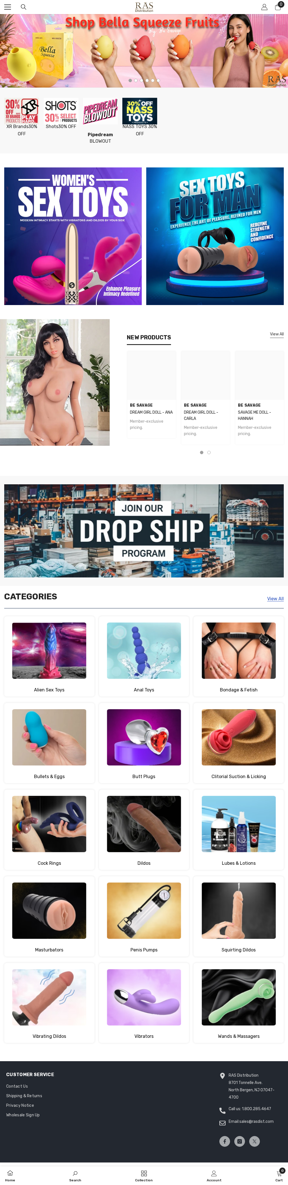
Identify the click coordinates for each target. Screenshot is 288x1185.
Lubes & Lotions (239, 863)
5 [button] (152, 80)
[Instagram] (239, 1141)
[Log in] (264, 7)
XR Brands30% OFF (21, 130)
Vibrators (144, 1036)
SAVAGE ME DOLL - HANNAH (254, 415)
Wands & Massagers (239, 1036)
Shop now (55, 394)
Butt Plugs (143, 776)
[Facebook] (224, 1141)
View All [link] (275, 598)
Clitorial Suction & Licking (239, 776)
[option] (144, 51)
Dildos (144, 863)
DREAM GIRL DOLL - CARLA (201, 415)
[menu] (7, 7)
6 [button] (158, 80)
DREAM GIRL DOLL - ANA (151, 412)
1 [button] (130, 80)
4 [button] (147, 80)
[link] (75, 1176)
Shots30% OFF (61, 126)
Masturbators (49, 950)
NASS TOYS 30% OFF (140, 130)
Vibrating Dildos (49, 1036)
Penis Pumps (144, 950)
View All (277, 334)
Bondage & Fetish (239, 690)
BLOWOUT (100, 138)
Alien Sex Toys (49, 690)
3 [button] (141, 80)
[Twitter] (254, 1141)
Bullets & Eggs (49, 776)
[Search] (23, 7)
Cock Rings (49, 863)
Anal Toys (144, 690)
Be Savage (141, 405)
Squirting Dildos (239, 950)
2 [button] (136, 80)
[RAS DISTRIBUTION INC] (21, 111)
